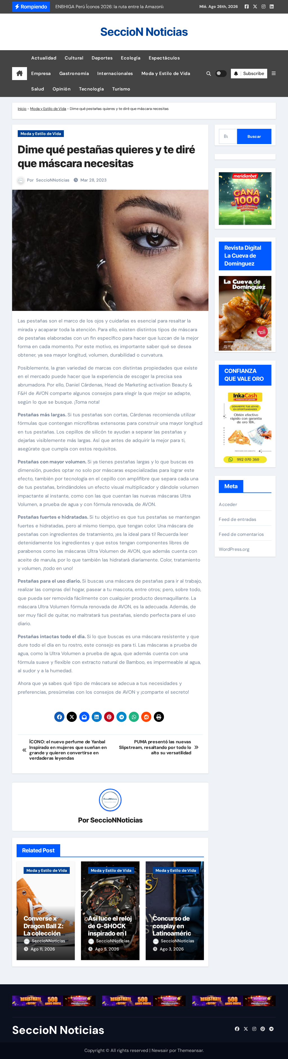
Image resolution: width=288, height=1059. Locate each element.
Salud (37, 89)
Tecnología (91, 89)
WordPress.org (234, 549)
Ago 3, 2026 (172, 949)
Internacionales (115, 73)
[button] (273, 73)
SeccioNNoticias (52, 180)
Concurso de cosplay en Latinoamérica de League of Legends (174, 933)
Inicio (22, 108)
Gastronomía (74, 73)
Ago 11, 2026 (43, 949)
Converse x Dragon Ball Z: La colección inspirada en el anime (45, 933)
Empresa (41, 73)
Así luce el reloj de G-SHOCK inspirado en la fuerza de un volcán (110, 933)
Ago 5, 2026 (107, 949)
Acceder (228, 504)
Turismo (121, 89)
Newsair (160, 1050)
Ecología (130, 58)
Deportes (102, 58)
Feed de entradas (237, 519)
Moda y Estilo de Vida (165, 73)
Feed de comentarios (241, 534)
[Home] (19, 73)
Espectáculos (164, 58)
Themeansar (190, 1050)
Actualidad (43, 58)
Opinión (62, 89)
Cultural (74, 58)
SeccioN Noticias (144, 32)
